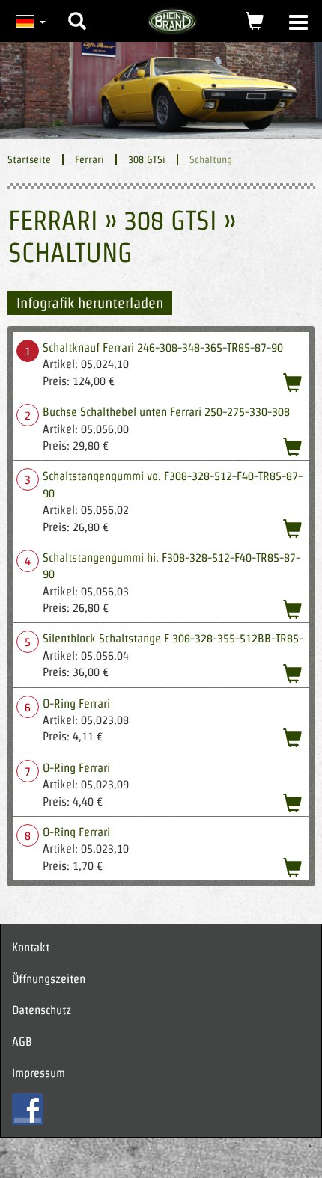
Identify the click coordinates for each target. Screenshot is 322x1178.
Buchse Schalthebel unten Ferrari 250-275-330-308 (166, 411)
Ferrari (89, 159)
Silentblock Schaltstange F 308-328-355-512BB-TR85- (173, 638)
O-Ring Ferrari (76, 703)
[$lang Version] (29, 21)
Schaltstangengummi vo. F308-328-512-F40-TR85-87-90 (173, 484)
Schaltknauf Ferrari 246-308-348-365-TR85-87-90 (163, 347)
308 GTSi (146, 159)
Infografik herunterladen (89, 303)
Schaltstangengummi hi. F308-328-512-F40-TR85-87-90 (171, 565)
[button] (77, 10)
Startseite (29, 159)
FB (27, 1109)
